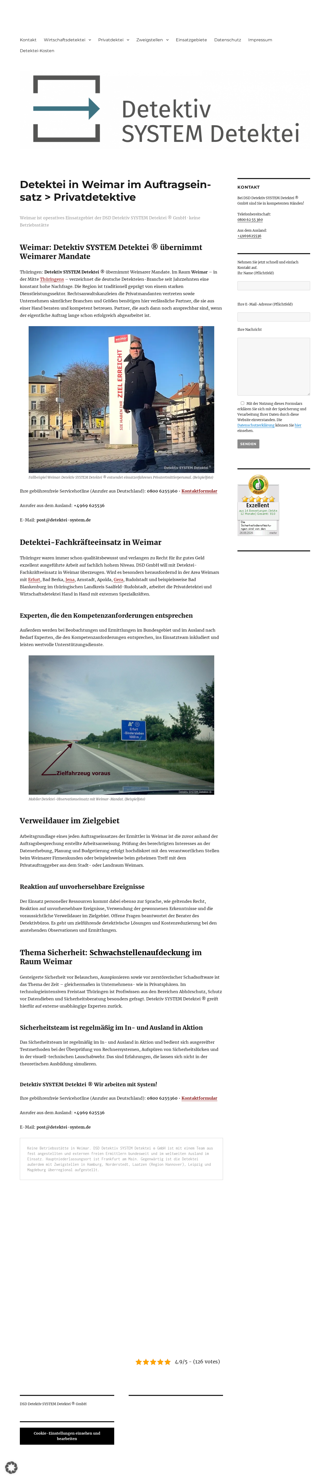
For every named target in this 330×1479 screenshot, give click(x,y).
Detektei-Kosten (37, 50)
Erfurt (34, 579)
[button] (11, 1467)
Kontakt (28, 39)
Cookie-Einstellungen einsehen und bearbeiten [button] (67, 1436)
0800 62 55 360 (250, 220)
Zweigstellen (149, 39)
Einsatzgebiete (191, 39)
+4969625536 (249, 236)
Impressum (260, 39)
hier (298, 425)
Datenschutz (227, 39)
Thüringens (52, 279)
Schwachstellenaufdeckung (139, 952)
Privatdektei (110, 39)
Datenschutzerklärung (256, 425)
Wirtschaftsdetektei (64, 39)
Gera (118, 579)
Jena (70, 579)
